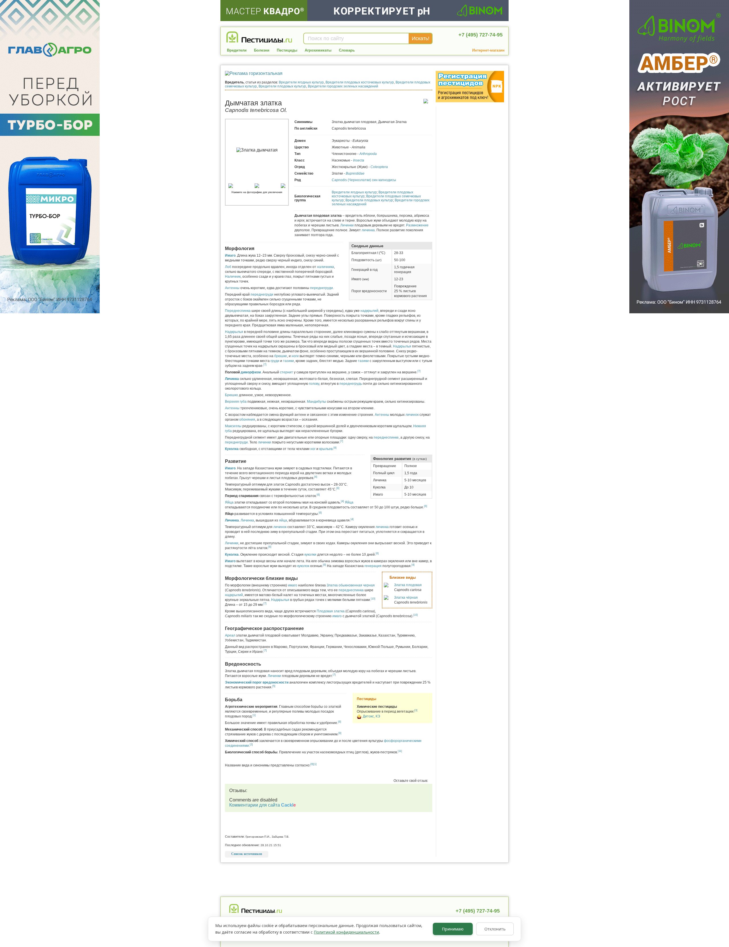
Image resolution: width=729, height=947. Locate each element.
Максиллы (233, 426)
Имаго (230, 255)
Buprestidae (355, 173)
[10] (373, 598)
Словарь (347, 50)
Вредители (237, 50)
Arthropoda (368, 154)
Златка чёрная (406, 598)
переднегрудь (350, 384)
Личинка (232, 379)
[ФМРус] (359, 718)
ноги (295, 356)
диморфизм (251, 372)
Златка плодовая (408, 585)
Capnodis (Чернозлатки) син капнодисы (364, 180)
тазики (288, 361)
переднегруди (321, 288)
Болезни (261, 50)
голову (314, 384)
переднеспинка (351, 590)
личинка (368, 230)
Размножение (417, 225)
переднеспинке (386, 437)
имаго (292, 585)
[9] (312, 764)
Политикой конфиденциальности (346, 932)
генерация (373, 566)
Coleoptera (379, 167)
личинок (412, 415)
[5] (273, 686)
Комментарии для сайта (262, 805)
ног (313, 449)
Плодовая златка (331, 611)
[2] (251, 744)
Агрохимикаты (318, 50)
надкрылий (369, 311)
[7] (265, 364)
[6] (337, 488)
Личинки (347, 225)
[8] (335, 447)
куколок (303, 566)
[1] (254, 715)
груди (275, 361)
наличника (325, 267)
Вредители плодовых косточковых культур (359, 82)
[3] (415, 710)
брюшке (280, 356)
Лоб (228, 267)
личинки (264, 442)
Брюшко (231, 395)
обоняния (247, 420)
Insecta (358, 160)
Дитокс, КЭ (371, 716)
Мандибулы (316, 402)
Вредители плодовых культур (282, 86)
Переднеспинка (238, 311)
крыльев (326, 449)
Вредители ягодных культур (301, 82)
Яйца (229, 502)
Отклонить (494, 929)
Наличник (233, 277)
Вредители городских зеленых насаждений (343, 86)
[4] (315, 476)
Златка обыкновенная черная (351, 585)
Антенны (232, 288)
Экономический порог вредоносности (256, 682)
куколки (310, 555)
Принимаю (453, 929)
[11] (400, 751)
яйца (283, 520)
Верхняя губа (236, 402)
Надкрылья (234, 332)
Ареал (230, 635)
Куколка (232, 449)
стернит (286, 372)
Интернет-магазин (488, 50)
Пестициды (287, 50)
